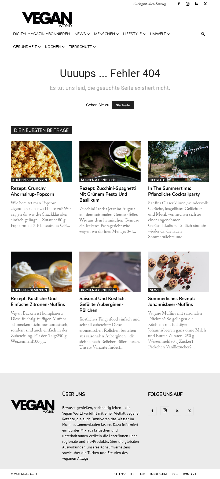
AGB (142, 474)
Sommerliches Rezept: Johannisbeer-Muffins (171, 302)
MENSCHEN (104, 33)
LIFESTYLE (132, 33)
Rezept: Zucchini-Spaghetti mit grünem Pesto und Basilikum (107, 194)
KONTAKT (189, 474)
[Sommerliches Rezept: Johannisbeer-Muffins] (178, 272)
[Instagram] (188, 4)
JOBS (175, 474)
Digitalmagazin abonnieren (41, 33)
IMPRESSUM (158, 474)
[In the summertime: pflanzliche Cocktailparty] (178, 161)
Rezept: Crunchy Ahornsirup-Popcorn (32, 191)
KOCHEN (53, 46)
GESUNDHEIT (25, 46)
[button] (202, 34)
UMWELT (158, 33)
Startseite (123, 105)
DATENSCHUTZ (123, 474)
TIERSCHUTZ (80, 46)
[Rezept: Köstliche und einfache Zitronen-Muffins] (41, 272)
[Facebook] (179, 4)
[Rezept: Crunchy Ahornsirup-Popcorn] (41, 161)
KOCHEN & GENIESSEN (29, 180)
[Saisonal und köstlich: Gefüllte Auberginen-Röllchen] (110, 272)
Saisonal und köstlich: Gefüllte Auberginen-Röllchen (102, 305)
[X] (205, 4)
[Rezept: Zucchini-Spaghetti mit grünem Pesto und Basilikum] (110, 161)
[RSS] (196, 4)
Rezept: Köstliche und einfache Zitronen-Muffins (38, 302)
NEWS (80, 33)
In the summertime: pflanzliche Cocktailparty (174, 191)
